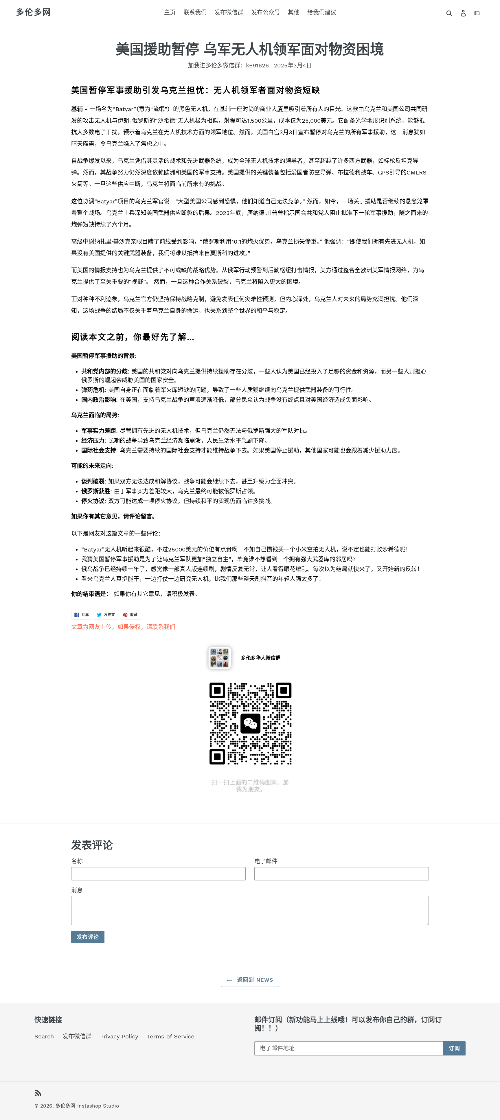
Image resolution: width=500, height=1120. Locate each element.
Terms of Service (170, 1036)
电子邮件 (265, 861)
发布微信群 (76, 1036)
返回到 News (254, 980)
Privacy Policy (119, 1036)
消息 (77, 890)
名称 (77, 861)
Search (44, 1036)
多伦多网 (34, 12)
